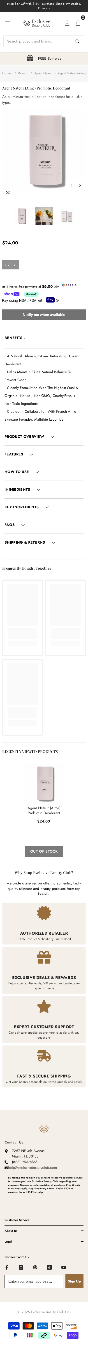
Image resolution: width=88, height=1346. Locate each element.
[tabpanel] (44, 58)
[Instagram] (21, 1267)
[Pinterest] (35, 1267)
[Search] (44, 41)
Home (6, 73)
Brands (23, 73)
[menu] (7, 23)
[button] (71, 185)
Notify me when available (44, 315)
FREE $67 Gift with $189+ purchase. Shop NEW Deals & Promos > (44, 6)
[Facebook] (7, 1267)
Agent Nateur (43, 73)
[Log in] (67, 23)
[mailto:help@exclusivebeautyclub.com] (45, 1199)
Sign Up (74, 1281)
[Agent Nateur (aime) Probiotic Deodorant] (44, 783)
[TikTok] (49, 1267)
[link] (22, 633)
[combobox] (44, 41)
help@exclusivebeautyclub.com (32, 1167)
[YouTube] (63, 1267)
